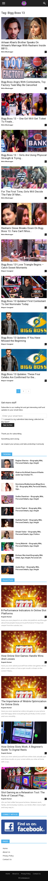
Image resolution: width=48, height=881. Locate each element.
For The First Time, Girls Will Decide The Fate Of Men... (22, 193)
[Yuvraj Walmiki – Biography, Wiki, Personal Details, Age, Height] (7, 546)
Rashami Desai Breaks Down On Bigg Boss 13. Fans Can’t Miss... (22, 230)
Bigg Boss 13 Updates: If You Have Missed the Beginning (20, 339)
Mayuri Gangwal (7, 271)
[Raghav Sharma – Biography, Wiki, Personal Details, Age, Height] (7, 463)
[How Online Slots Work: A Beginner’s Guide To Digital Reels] (24, 733)
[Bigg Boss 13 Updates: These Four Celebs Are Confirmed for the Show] (24, 360)
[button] (44, 3)
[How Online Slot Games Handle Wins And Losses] (24, 642)
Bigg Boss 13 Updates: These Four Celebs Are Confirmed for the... (20, 376)
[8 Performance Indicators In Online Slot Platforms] (24, 596)
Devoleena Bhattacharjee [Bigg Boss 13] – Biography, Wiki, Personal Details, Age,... (31, 486)
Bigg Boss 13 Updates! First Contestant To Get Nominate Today (23, 303)
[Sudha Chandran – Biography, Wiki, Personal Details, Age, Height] (7, 499)
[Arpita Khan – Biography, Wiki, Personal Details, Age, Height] (7, 570)
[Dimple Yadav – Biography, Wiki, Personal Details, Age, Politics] (7, 535)
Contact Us (7, 859)
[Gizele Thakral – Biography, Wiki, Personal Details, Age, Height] (7, 511)
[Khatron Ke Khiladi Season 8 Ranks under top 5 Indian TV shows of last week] (7, 475)
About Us (6, 852)
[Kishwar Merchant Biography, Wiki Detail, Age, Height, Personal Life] (7, 558)
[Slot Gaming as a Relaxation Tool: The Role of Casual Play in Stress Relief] (24, 778)
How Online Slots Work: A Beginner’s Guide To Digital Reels (22, 748)
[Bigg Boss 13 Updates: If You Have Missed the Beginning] (24, 323)
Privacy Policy (8, 856)
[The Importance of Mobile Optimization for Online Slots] (24, 687)
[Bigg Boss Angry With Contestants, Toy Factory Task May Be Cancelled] (24, 68)
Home (5, 848)
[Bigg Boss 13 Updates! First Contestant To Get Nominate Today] (24, 287)
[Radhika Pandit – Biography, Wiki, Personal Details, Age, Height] (7, 523)
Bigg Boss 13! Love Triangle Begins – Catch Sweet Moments (22, 266)
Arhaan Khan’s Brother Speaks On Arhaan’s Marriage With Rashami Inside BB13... (23, 45)
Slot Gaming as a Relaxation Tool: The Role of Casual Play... (23, 794)
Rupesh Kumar (6, 617)
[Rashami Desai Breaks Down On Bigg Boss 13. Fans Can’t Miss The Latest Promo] (24, 214)
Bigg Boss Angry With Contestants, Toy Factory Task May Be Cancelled (23, 83)
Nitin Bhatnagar (7, 52)
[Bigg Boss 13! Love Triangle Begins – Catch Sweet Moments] (24, 250)
